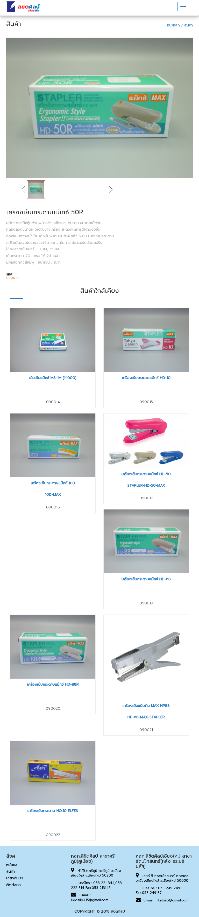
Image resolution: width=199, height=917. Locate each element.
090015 (146, 402)
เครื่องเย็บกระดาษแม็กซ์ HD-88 (146, 579)
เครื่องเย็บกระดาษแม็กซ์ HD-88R (53, 684)
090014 (53, 402)
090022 (53, 835)
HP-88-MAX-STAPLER (146, 717)
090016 (53, 507)
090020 (53, 708)
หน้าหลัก (174, 25)
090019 (146, 603)
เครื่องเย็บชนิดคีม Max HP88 (146, 705)
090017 (146, 498)
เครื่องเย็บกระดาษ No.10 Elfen (52, 810)
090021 (146, 730)
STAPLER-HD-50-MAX (146, 485)
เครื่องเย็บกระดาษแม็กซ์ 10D (53, 483)
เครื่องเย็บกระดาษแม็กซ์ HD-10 (146, 378)
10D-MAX (53, 494)
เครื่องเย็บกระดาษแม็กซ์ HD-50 (146, 474)
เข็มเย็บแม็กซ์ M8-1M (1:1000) (52, 378)
